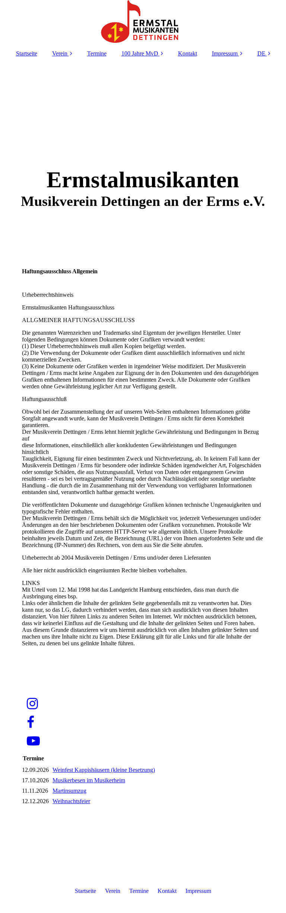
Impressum (225, 53)
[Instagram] (32, 704)
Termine (97, 53)
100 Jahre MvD (139, 53)
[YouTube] (33, 741)
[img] (143, 22)
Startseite (26, 53)
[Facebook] (30, 722)
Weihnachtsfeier (71, 801)
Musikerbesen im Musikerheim (89, 780)
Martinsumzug (69, 791)
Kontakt (187, 53)
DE (261, 53)
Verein (59, 53)
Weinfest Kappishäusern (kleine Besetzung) (104, 770)
